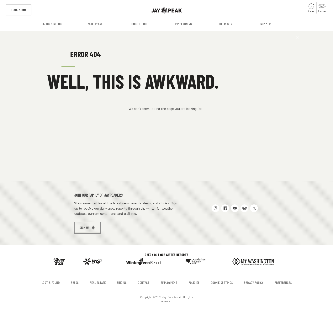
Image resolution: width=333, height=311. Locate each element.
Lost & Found (50, 282)
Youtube (235, 208)
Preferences (283, 282)
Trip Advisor (244, 208)
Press (75, 282)
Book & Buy (21, 10)
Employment (169, 282)
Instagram (215, 208)
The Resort (226, 24)
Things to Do (138, 24)
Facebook (225, 208)
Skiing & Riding (52, 24)
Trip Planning (182, 24)
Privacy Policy (253, 282)
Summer (265, 24)
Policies (193, 282)
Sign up (84, 227)
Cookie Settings (222, 282)
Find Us (122, 282)
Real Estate (98, 282)
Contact (144, 282)
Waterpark (95, 24)
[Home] (166, 10)
